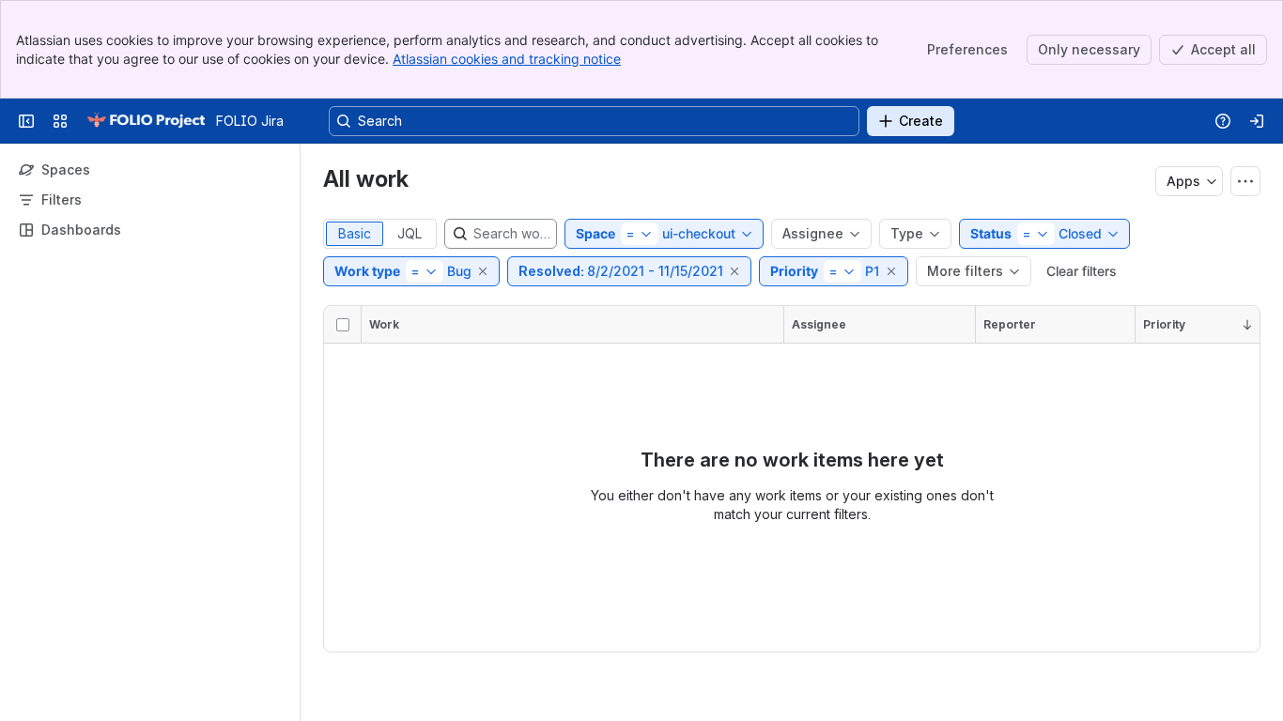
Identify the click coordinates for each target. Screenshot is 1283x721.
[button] (483, 271)
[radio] (354, 234)
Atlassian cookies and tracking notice (507, 59)
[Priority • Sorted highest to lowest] (1247, 325)
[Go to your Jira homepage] (146, 121)
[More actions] (1245, 181)
